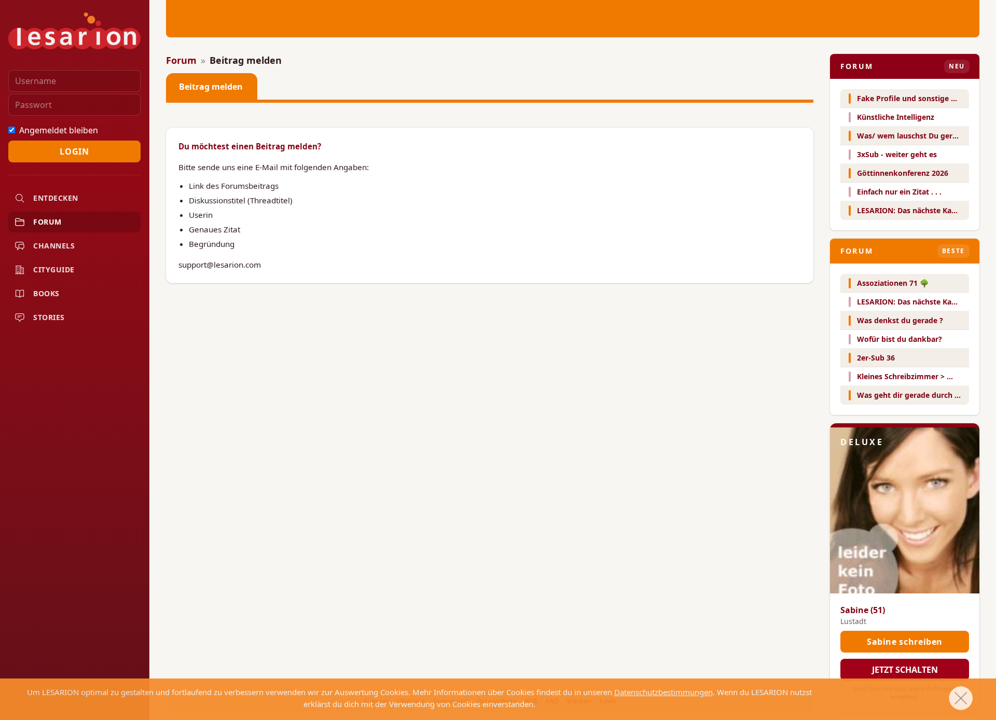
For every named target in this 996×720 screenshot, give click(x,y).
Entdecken (55, 198)
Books (46, 293)
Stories (49, 317)
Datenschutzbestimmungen (663, 692)
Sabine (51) (862, 610)
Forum (47, 222)
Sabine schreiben (905, 641)
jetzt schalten (905, 669)
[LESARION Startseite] (74, 30)
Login (74, 151)
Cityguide (54, 269)
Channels (54, 246)
